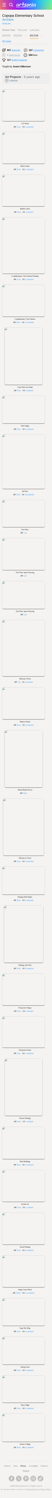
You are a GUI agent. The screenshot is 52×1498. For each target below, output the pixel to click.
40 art (19, 1164)
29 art (19, 968)
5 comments (29, 1164)
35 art (19, 725)
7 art (19, 682)
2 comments (29, 279)
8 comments (29, 968)
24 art (19, 212)
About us (7, 1466)
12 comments (29, 322)
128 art (18, 1293)
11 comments (29, 1293)
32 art (19, 1053)
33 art (19, 1250)
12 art (19, 126)
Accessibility (33, 1466)
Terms (15, 1466)
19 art (25, 793)
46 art (19, 1447)
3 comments (29, 126)
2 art (25, 575)
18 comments (29, 494)
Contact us (44, 1466)
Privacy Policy (46, 1489)
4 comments (29, 725)
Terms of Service (32, 1489)
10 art (19, 1121)
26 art (19, 169)
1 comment (29, 212)
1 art (25, 532)
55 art (18, 494)
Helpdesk (26, 1471)
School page (6, 23)
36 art (19, 429)
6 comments (29, 429)
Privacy (23, 1466)
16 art (19, 900)
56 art (18, 322)
